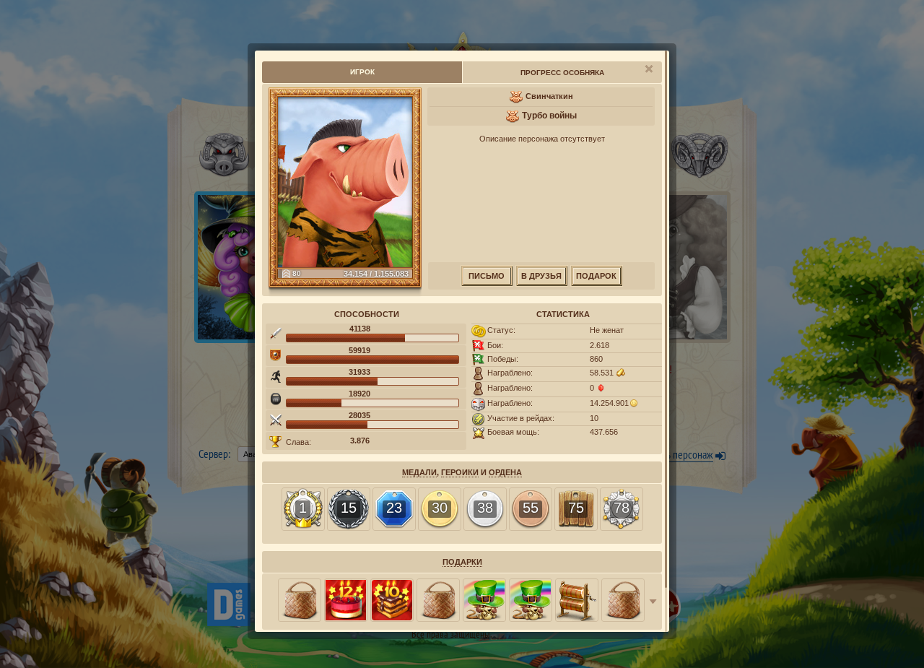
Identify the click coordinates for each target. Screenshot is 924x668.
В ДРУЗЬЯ (541, 276)
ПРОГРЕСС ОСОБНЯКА (562, 73)
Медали (419, 472)
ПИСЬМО (486, 276)
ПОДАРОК (596, 276)
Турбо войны (549, 115)
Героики (460, 472)
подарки (462, 562)
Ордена (505, 472)
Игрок (362, 72)
